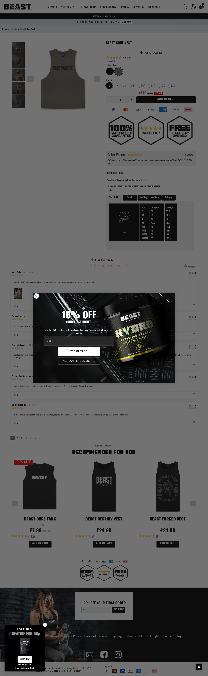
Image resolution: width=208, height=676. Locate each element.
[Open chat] (199, 667)
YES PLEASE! (79, 351)
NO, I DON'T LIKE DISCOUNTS (79, 361)
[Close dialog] (36, 296)
